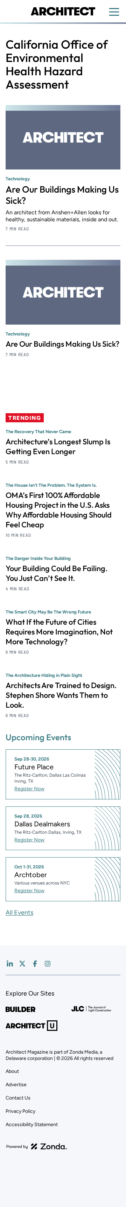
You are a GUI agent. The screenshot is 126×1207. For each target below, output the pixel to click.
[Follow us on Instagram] (47, 963)
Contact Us (18, 1098)
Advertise (16, 1085)
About (12, 1071)
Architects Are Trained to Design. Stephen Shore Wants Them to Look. (61, 695)
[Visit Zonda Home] (37, 1146)
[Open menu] (114, 12)
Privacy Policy (20, 1111)
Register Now (29, 789)
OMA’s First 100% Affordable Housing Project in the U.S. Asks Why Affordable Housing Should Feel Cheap (59, 509)
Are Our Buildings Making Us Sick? (62, 194)
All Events (19, 912)
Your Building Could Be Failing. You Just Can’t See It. (56, 573)
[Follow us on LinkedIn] (10, 963)
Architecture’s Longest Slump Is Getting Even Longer (58, 446)
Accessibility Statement (32, 1125)
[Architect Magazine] (63, 11)
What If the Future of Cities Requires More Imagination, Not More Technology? (59, 631)
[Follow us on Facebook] (35, 963)
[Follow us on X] (22, 963)
